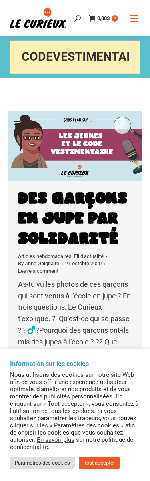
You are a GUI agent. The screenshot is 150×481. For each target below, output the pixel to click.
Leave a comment (38, 271)
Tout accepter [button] (99, 463)
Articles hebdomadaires (45, 256)
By (38, 263)
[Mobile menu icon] (134, 18)
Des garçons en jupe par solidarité (72, 218)
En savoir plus (55, 439)
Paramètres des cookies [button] (42, 463)
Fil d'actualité (89, 256)
